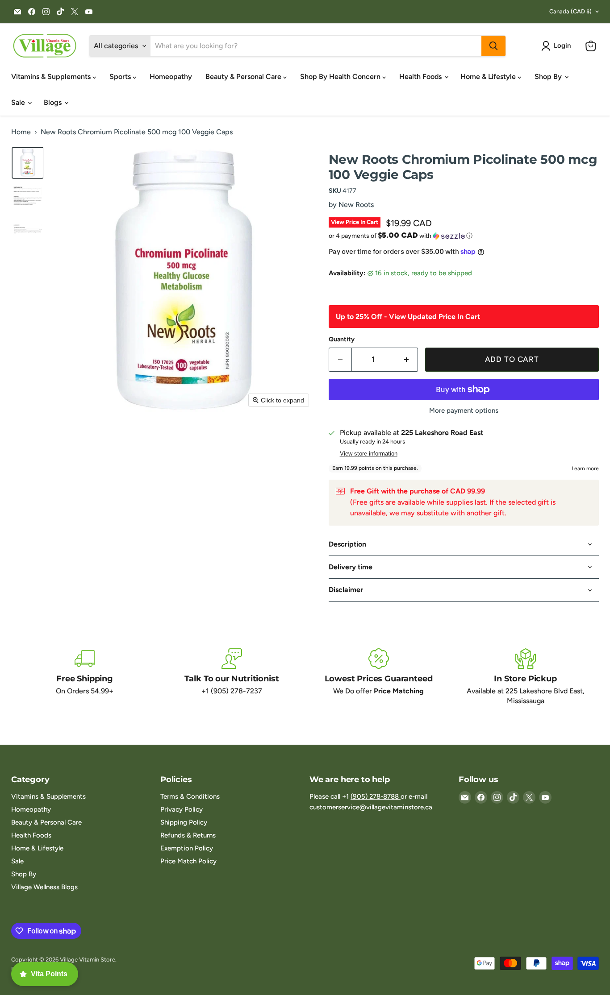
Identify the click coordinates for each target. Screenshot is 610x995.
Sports (121, 76)
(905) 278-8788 (376, 796)
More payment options (463, 411)
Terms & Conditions (190, 796)
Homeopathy (171, 76)
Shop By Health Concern (341, 76)
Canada (570, 11)
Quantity (342, 339)
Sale (19, 102)
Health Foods (421, 76)
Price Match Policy (188, 861)
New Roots (356, 204)
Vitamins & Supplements (51, 76)
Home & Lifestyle (489, 76)
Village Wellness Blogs (44, 887)
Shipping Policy (183, 822)
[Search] (493, 46)
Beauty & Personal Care (244, 76)
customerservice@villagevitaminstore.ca (370, 807)
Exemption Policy (186, 848)
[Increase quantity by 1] (406, 360)
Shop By (549, 76)
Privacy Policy (181, 809)
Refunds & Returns (188, 835)
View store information (368, 454)
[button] (557, 46)
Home (21, 132)
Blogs (53, 102)
